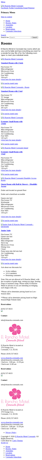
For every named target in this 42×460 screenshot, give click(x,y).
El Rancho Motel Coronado (25, 436)
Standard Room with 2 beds (12, 63)
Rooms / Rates (11, 23)
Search (3, 35)
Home (8, 21)
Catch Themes (17, 441)
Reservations (10, 29)
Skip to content (6, 17)
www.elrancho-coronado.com (12, 358)
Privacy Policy (11, 433)
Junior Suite (6, 231)
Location (9, 27)
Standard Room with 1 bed (11, 91)
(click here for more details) (11, 79)
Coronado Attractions (13, 31)
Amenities (9, 25)
